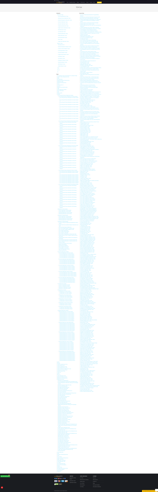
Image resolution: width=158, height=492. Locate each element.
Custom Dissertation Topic (61, 375)
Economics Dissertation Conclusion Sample (66, 252)
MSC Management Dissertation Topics (86, 286)
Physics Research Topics (84, 135)
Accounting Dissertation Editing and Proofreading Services (67, 381)
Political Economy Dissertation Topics (86, 326)
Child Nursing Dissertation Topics (85, 142)
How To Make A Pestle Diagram (64, 231)
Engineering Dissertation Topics (85, 356)
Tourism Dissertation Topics (84, 66)
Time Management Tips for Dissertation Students (88, 29)
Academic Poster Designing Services (63, 76)
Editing (78, 2)
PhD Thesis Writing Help (61, 463)
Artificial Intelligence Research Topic (86, 105)
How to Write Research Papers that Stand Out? (88, 60)
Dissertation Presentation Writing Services (65, 417)
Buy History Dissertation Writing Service (64, 394)
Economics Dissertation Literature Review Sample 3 (68, 274)
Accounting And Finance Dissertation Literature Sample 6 (69, 179)
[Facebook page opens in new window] (55, 478)
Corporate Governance (84, 34)
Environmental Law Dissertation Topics (86, 265)
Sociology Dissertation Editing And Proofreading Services (67, 448)
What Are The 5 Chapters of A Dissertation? (87, 219)
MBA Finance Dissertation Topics (85, 353)
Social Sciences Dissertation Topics (85, 223)
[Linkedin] (56, 478)
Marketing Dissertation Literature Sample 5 (67, 347)
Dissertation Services (60, 379)
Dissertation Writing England (62, 418)
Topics (94, 2)
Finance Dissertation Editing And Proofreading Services (67, 428)
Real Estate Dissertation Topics (85, 284)
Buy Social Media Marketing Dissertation (64, 403)
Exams (87, 2)
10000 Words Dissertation (84, 140)
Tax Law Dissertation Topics (84, 271)
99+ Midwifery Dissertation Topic (85, 102)
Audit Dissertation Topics (84, 310)
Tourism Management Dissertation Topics (87, 234)
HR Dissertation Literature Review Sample (66, 302)
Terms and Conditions (60, 469)
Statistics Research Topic (84, 133)
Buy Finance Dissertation (62, 391)
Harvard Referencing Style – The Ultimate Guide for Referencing (91, 139)
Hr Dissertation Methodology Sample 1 (66, 307)
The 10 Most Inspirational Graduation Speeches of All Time (89, 81)
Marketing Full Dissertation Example (65, 287)
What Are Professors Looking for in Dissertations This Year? (89, 33)
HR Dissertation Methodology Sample (65, 306)
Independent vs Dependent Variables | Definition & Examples (90, 56)
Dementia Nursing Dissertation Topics (86, 337)
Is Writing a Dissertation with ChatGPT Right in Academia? (89, 27)
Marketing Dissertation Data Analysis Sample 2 (67, 324)
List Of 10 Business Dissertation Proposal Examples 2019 (68, 239)
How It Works (59, 456)
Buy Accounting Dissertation (62, 386)
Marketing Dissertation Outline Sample (65, 213)
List (57, 71)
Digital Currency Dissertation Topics (86, 165)
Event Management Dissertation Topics (86, 255)
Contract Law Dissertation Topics (85, 270)
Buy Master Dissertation (62, 398)
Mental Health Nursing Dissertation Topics (87, 330)
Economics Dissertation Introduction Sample (66, 265)
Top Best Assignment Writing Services (86, 155)
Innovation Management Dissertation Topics (87, 240)
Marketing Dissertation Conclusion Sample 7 (67, 319)
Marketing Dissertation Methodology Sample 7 (67, 359)
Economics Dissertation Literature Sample (66, 271)
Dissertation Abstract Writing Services (63, 80)
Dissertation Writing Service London (64, 421)
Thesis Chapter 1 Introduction (64, 247)
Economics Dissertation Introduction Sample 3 (67, 268)
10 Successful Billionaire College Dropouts (87, 159)
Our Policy (59, 462)
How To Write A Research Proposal (86, 196)
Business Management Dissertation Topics (65, 20)
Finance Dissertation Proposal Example (65, 216)
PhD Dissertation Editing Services (63, 440)
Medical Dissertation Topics (62, 35)
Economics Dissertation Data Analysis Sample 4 (67, 263)
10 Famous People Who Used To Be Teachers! (87, 162)
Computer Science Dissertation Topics (86, 164)
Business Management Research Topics (64, 46)
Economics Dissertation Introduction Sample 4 (67, 269)
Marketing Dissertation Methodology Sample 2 (67, 352)
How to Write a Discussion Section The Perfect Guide (89, 363)
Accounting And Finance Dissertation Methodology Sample (68, 184)
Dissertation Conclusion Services (63, 409)
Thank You (59, 372)
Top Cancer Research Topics (84, 104)
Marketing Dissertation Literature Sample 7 (67, 349)
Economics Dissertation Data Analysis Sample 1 (67, 260)
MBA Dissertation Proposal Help (63, 435)
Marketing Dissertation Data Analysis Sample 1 (67, 323)
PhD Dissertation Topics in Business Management (88, 208)
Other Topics (60, 39)
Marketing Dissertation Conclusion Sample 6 (67, 318)
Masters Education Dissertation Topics (86, 276)
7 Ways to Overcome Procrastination (86, 90)
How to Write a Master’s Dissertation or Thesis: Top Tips (89, 42)
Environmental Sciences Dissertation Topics (87, 151)
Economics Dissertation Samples (63, 251)
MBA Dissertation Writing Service (63, 436)
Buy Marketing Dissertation (62, 397)
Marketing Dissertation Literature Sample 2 (67, 343)
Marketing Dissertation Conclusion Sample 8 (67, 320)
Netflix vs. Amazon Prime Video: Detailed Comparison (89, 117)
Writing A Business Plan (63, 250)
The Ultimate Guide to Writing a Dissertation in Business (89, 149)
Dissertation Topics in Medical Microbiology (87, 303)
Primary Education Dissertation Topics (86, 379)
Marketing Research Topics (62, 62)
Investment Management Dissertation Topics (87, 212)
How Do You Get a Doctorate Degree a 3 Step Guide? (89, 361)
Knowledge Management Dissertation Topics (87, 287)
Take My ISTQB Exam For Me (62, 366)
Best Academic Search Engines (85, 314)
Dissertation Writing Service (61, 82)
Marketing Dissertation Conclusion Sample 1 (67, 312)
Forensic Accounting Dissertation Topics (86, 307)
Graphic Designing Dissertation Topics (86, 375)
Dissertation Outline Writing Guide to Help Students (88, 362)
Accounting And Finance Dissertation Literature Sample (68, 170)
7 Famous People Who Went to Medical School (88, 188)
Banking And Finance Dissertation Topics (87, 354)
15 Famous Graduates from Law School (86, 163)
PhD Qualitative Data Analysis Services (64, 442)
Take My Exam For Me (60, 365)
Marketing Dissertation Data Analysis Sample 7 (67, 330)
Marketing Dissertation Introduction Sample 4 (67, 336)
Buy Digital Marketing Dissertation (63, 387)
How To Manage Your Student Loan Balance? (87, 194)
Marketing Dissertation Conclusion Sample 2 (67, 313)
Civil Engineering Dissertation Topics (86, 355)
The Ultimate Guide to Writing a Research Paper (88, 51)
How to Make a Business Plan (63, 230)
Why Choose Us (59, 470)
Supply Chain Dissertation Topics (63, 41)
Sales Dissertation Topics (84, 368)
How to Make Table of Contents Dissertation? (87, 202)
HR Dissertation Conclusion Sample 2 (66, 293)
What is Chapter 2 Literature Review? (86, 72)
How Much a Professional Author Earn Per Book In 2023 (89, 111)
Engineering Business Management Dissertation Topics (89, 216)
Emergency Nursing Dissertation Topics (86, 331)
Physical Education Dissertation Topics (86, 364)
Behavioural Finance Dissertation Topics (86, 352)
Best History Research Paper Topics (86, 318)
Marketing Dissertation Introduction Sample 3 (67, 335)
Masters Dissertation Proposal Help (63, 434)
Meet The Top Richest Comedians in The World (88, 86)
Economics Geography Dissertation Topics (87, 325)
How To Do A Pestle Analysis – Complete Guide (66, 228)
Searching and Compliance (63, 245)
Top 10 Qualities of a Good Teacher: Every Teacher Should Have (90, 94)
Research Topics (60, 43)
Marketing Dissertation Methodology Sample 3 (67, 354)
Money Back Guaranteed (61, 460)
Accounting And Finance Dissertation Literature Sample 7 (69, 180)
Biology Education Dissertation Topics (86, 293)
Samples (58, 94)
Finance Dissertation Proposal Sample (65, 217)
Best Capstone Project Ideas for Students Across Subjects (89, 45)
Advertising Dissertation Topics (85, 143)
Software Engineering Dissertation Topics (87, 248)
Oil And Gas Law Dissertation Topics (86, 272)
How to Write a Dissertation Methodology (87, 197)
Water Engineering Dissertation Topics (86, 246)
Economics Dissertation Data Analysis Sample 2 (67, 261)
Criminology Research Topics (63, 50)
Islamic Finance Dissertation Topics (85, 349)
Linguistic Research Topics (84, 124)
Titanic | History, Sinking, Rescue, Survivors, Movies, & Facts (89, 95)
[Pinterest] (60, 478)
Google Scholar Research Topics (63, 54)
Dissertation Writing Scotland (63, 420)
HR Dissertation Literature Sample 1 (65, 303)
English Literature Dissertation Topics (64, 27)
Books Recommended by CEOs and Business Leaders (89, 87)
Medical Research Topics (84, 171)
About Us (58, 374)
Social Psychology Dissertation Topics (86, 150)
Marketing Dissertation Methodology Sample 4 (67, 355)
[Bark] (61, 478)
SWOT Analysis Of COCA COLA (64, 246)
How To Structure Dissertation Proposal (86, 387)
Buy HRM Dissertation (61, 395)
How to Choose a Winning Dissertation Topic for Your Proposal (90, 28)
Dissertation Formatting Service (63, 380)
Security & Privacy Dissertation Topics (86, 37)
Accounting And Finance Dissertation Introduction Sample (68, 145)
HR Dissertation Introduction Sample (65, 298)
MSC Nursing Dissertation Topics (85, 340)
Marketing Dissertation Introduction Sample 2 (67, 334)
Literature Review (62, 242)
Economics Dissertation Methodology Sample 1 (67, 278)
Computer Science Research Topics (64, 48)
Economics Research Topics (62, 52)
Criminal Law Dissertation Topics (85, 269)
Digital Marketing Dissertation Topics (86, 390)
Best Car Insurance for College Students (87, 154)
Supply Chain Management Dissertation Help (65, 449)
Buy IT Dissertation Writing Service (63, 396)
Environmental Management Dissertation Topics (88, 256)
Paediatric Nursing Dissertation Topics (86, 332)
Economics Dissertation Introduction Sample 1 (67, 266)
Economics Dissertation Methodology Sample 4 (67, 282)
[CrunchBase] (64, 478)
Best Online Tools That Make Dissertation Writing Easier (89, 18)
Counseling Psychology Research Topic (86, 101)
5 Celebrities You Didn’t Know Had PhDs (86, 195)
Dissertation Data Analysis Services (63, 410)
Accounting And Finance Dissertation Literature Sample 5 (69, 178)
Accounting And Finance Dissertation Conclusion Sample (68, 96)
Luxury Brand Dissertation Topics (85, 372)
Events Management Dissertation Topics (86, 215)
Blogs (94, 483)
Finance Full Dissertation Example (64, 284)
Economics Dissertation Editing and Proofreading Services (67, 424)
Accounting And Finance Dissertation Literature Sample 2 (69, 174)
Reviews (91, 2)
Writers (58, 373)
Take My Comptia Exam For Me (62, 364)
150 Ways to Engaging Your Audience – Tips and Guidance (89, 96)
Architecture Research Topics (85, 128)
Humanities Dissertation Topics (85, 226)
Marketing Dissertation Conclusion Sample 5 (67, 317)
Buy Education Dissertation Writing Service (65, 390)
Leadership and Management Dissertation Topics (88, 211)
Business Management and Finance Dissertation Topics (89, 218)
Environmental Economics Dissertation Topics (87, 324)
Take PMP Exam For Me (61, 371)
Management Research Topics (63, 60)
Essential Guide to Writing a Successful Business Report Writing (90, 67)
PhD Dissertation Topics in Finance (85, 341)
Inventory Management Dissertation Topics (87, 367)
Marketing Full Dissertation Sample (64, 288)
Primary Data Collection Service (63, 443)
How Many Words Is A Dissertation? (86, 316)
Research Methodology (63, 244)
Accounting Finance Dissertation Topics (86, 311)
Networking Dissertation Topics (85, 224)
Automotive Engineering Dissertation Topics (87, 250)
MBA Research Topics (61, 64)
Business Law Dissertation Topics (85, 292)
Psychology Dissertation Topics (85, 132)
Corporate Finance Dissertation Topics (86, 346)
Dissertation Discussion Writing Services (64, 411)
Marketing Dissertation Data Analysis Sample (66, 322)
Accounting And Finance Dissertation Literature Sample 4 (69, 177)
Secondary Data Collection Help (62, 468)
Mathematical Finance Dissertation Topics (87, 348)
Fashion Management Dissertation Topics (87, 241)
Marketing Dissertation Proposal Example (65, 218)
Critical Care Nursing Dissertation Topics (86, 334)
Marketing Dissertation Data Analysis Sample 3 (67, 325)
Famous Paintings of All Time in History (86, 89)
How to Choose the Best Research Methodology (88, 40)
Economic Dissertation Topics (85, 323)
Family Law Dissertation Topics (85, 264)
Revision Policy (59, 467)
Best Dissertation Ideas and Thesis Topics (86, 384)
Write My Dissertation (61, 450)
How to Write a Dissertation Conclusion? (86, 203)
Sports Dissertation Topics (84, 73)
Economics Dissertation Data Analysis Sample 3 (67, 262)
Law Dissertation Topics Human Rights (86, 278)
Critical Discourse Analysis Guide (85, 98)
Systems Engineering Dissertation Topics (86, 391)
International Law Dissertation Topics (86, 279)
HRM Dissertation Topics (62, 29)
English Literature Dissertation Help (64, 427)
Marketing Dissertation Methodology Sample (66, 351)
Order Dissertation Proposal (61, 89)
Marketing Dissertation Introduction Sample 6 (67, 338)
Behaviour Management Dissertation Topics (87, 242)
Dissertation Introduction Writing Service (64, 413)
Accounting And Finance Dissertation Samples (65, 95)
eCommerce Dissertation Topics (85, 227)
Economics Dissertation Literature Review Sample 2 (68, 273)
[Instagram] (58, 478)
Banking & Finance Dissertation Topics (64, 18)
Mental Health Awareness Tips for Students (87, 57)
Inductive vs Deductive (84, 88)
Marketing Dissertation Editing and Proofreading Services (67, 433)
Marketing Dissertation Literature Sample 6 (67, 348)
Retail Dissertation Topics (84, 369)
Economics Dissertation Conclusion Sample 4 (67, 257)
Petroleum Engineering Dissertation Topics (87, 249)
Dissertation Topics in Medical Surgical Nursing (87, 302)
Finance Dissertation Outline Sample (65, 211)
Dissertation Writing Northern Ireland (64, 419)
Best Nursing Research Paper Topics (86, 317)
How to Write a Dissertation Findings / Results (87, 200)
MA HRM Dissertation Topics (84, 232)
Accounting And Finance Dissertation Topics (87, 347)
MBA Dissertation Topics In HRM (85, 231)
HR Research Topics (61, 56)
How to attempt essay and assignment (65, 227)
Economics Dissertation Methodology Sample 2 (67, 279)
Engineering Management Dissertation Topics (87, 257)
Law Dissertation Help (61, 429)
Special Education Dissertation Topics (86, 378)
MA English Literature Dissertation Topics (87, 371)
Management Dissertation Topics (85, 235)
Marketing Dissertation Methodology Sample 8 (67, 360)
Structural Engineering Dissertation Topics (87, 247)
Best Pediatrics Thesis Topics (84, 103)
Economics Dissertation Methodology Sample (66, 277)
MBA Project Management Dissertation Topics (87, 239)
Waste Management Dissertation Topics (86, 280)
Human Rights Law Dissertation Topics (86, 263)
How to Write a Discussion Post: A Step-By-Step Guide (89, 41)
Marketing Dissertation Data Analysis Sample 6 (67, 329)
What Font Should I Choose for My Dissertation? (88, 158)
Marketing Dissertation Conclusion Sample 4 (67, 316)
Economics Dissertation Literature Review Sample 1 (68, 272)
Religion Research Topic (84, 134)
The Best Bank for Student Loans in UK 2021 (87, 148)
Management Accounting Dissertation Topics (87, 308)
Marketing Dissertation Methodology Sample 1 (67, 353)
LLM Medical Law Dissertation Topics (86, 300)
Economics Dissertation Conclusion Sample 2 (67, 255)
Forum (58, 83)
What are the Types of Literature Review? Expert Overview (90, 116)
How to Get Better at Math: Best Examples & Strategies (89, 22)
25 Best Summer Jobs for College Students (87, 189)
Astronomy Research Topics (84, 127)
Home (68, 2)
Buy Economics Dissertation (62, 389)
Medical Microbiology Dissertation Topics (86, 301)
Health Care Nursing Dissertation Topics (86, 333)
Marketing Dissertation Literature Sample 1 (67, 342)
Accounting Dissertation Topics (63, 16)
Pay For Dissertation (60, 90)
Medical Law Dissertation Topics (85, 273)
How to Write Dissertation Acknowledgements (87, 170)
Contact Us (59, 471)
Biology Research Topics (84, 322)
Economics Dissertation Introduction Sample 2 (67, 267)
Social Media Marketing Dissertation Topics (87, 383)
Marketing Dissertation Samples (63, 310)
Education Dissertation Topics (85, 360)
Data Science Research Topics (85, 126)
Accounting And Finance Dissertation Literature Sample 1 (69, 171)
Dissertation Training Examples (63, 221)
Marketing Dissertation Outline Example (65, 212)
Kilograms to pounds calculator (62, 87)
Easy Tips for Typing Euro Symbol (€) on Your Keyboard (89, 97)
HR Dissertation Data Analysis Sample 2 (66, 297)
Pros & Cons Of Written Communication (65, 243)
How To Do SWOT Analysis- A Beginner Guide (66, 229)
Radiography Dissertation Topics (85, 64)
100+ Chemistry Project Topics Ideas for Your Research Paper (67, 75)
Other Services (82, 2)
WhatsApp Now (5, 476)
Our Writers (82, 486)
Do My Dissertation (60, 452)
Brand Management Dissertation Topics (86, 262)
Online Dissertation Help (61, 461)
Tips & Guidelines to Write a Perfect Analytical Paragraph (89, 52)
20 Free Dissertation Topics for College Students (88, 254)
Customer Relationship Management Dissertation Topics (89, 217)
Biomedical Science (61, 44)
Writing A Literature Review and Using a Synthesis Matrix (89, 78)
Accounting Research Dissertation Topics (87, 309)
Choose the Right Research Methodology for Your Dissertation (90, 19)
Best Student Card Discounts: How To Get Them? (88, 187)
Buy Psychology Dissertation (62, 402)
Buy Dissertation (60, 79)
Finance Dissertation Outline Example (65, 210)
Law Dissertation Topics (62, 31)
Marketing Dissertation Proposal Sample (65, 219)
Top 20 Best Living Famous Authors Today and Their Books (90, 112)
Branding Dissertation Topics (85, 376)
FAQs (58, 453)
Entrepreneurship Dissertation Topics (86, 65)
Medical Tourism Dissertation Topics (86, 295)
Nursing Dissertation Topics (62, 37)
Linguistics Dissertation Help (62, 432)
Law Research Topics (61, 58)
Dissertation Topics (60, 14)
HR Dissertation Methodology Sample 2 (66, 308)
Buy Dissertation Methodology (63, 388)
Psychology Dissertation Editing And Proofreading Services (67, 444)
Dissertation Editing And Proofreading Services (65, 412)
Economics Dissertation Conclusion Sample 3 (67, 256)
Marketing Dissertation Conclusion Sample (66, 311)
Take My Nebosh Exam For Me (62, 367)
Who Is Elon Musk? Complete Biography (87, 118)
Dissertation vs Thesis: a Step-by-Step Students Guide (89, 386)
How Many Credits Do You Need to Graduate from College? (90, 48)
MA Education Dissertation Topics (85, 277)
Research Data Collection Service (63, 447)
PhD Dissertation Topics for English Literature (87, 370)
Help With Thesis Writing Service (62, 454)
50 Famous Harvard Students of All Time (87, 186)
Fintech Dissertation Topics (84, 63)
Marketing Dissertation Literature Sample (65, 341)
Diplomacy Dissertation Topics (85, 35)
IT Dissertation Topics (83, 225)
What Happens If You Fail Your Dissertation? (87, 147)
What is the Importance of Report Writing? (87, 79)
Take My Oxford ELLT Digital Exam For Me (64, 368)
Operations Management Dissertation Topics (87, 285)
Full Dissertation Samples (62, 283)
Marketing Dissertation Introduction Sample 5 (67, 337)
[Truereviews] (63, 478)
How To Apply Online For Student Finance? (87, 193)
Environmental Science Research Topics (86, 125)
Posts (58, 91)
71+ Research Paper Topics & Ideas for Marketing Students (89, 385)
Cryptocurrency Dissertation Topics (86, 166)
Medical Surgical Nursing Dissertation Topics (87, 339)
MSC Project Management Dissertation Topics (87, 238)
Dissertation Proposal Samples (63, 215)
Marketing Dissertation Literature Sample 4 (67, 346)
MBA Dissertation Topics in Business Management (88, 209)
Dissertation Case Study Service (63, 406)
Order (58, 88)
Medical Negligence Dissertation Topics (86, 296)
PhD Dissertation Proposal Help (63, 441)
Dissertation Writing (72, 2)
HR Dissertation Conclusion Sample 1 (66, 292)
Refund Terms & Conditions (61, 464)
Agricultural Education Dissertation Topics (87, 294)
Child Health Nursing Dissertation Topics (86, 36)
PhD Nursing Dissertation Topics (85, 338)
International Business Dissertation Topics (87, 141)
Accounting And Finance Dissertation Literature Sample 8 (69, 181)
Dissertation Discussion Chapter (85, 315)
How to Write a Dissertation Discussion (86, 201)
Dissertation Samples (73, 482)
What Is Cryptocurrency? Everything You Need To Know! (89, 121)
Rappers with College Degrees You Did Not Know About (89, 180)
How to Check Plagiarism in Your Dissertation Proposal (89, 136)
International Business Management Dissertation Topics (89, 288)
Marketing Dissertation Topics (63, 33)
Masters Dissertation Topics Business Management (88, 210)
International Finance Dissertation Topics (87, 345)
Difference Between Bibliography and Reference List (89, 80)
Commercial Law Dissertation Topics (86, 291)
